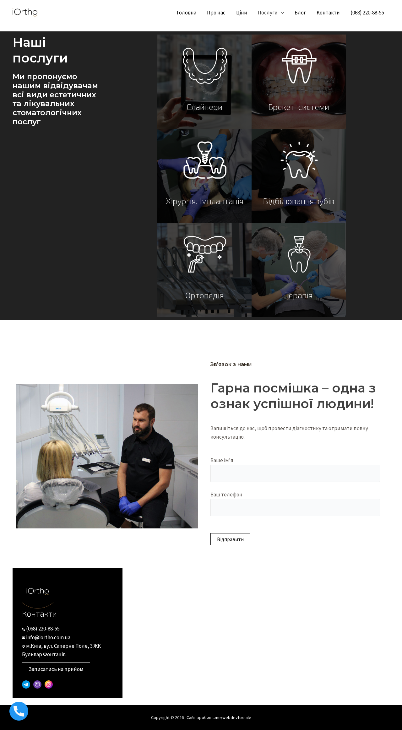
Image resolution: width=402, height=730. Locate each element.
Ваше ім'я (221, 460)
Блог (300, 12)
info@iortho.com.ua (47, 637)
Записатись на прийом (56, 669)
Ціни (241, 12)
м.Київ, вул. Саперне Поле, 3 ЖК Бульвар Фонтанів (61, 650)
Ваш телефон (226, 494)
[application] (281, 12)
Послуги (268, 12)
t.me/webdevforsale (231, 717)
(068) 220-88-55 (367, 12)
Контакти (328, 12)
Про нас (216, 12)
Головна (186, 12)
